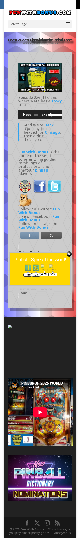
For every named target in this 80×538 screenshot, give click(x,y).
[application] (40, 114)
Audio (36, 43)
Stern (44, 43)
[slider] (55, 114)
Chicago (52, 132)
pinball (41, 170)
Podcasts (27, 43)
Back (49, 124)
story (56, 101)
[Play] (24, 115)
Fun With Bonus (33, 151)
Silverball (53, 43)
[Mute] (50, 115)
